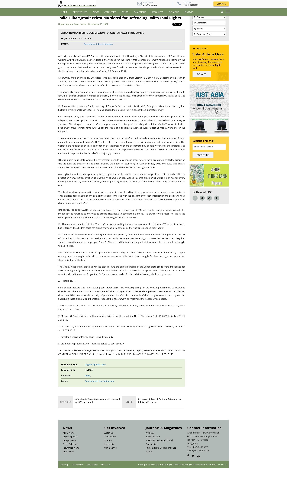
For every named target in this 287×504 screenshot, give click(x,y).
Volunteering (110, 447)
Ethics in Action (153, 436)
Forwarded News (71, 447)
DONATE (221, 3)
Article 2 (150, 432)
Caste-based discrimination (99, 381)
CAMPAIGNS (140, 12)
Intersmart (221, 464)
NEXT (128, 401)
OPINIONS (174, 12)
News (96, 12)
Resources (157, 12)
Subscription (92, 464)
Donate (108, 440)
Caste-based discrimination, (98, 44)
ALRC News (68, 451)
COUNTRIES (110, 12)
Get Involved (80, 12)
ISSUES (125, 12)
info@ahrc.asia (150, 5)
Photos (188, 12)
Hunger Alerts (69, 440)
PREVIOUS (66, 401)
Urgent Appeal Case (68, 24)
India (87, 375)
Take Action (110, 436)
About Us (108, 432)
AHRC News (68, 432)
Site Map (64, 464)
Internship (109, 444)
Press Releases (70, 444)
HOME (64, 12)
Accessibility (77, 464)
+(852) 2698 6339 (190, 5)
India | (84, 24)
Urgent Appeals (70, 436)
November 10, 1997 (98, 24)
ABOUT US (105, 464)
